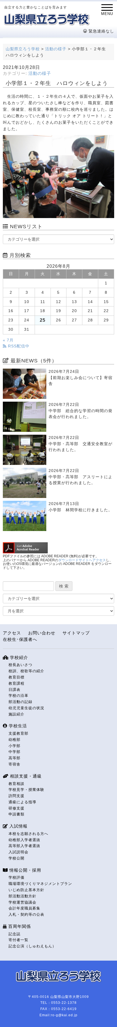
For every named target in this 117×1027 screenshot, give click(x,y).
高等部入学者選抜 (24, 846)
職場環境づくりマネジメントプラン (40, 884)
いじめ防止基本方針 (26, 890)
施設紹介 (16, 714)
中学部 (14, 752)
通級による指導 (22, 802)
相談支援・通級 (25, 776)
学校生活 (17, 725)
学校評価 (16, 877)
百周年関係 (19, 926)
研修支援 (16, 808)
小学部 (14, 746)
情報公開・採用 (24, 870)
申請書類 (16, 814)
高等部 (14, 758)
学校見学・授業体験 (26, 789)
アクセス (12, 632)
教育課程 (16, 683)
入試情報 (18, 826)
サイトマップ (76, 632)
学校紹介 (18, 657)
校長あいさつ (20, 665)
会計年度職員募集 (24, 908)
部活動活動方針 (22, 896)
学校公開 (16, 858)
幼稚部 (14, 739)
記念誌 (14, 934)
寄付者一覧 (18, 940)
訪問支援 (16, 796)
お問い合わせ (41, 632)
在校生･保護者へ (20, 639)
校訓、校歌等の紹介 (26, 671)
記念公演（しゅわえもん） (32, 946)
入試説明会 (18, 852)
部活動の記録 (20, 702)
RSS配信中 (18, 346)
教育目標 (16, 677)
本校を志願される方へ (28, 834)
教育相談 (16, 784)
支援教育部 (18, 733)
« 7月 (8, 340)
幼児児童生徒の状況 (26, 708)
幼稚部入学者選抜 (24, 840)
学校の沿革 (18, 695)
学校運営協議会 (22, 902)
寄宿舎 (14, 764)
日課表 (14, 689)
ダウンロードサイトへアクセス (82, 560)
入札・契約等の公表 (26, 914)
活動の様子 (39, 73)
